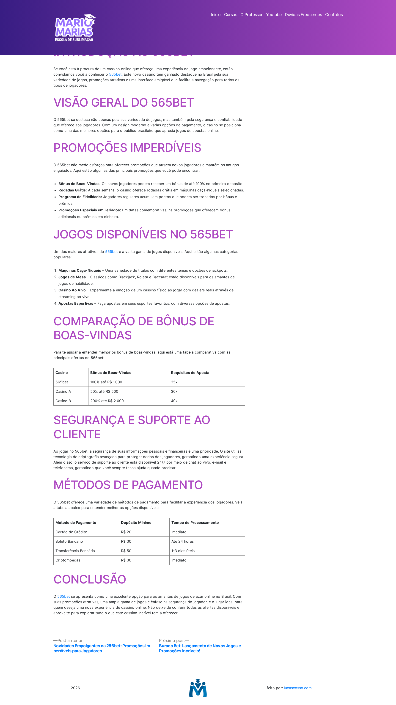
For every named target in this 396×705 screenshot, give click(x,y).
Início (216, 14)
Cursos (230, 14)
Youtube (273, 14)
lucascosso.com (298, 688)
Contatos (334, 14)
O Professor (251, 14)
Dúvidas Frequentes (303, 14)
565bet (115, 74)
